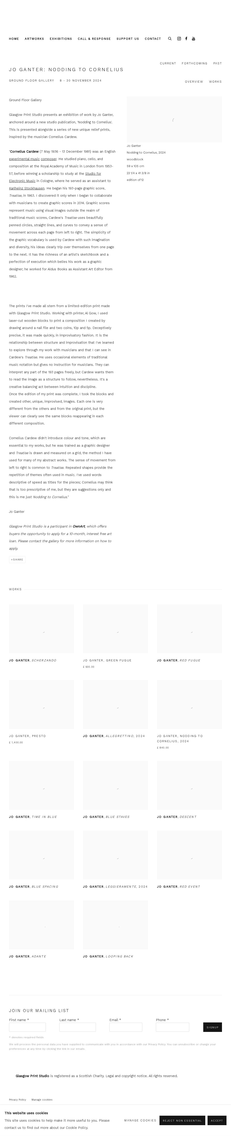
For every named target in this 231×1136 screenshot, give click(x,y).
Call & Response (94, 38)
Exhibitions (61, 38)
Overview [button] (194, 81)
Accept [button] (217, 1120)
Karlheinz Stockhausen (26, 188)
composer (48, 159)
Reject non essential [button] (182, 1120)
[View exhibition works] (174, 103)
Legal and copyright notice (126, 1076)
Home (14, 38)
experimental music (24, 159)
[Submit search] (170, 38)
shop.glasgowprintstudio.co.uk (29, 20)
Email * (115, 1020)
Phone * (162, 1020)
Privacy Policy (156, 1044)
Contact (153, 38)
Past (217, 63)
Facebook (186, 38)
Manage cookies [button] (42, 1099)
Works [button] (215, 81)
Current (168, 63)
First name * (19, 1020)
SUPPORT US (128, 38)
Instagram (179, 38)
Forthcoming (195, 63)
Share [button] (18, 559)
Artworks (34, 38)
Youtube (193, 38)
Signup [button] (213, 1027)
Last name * (69, 1020)
